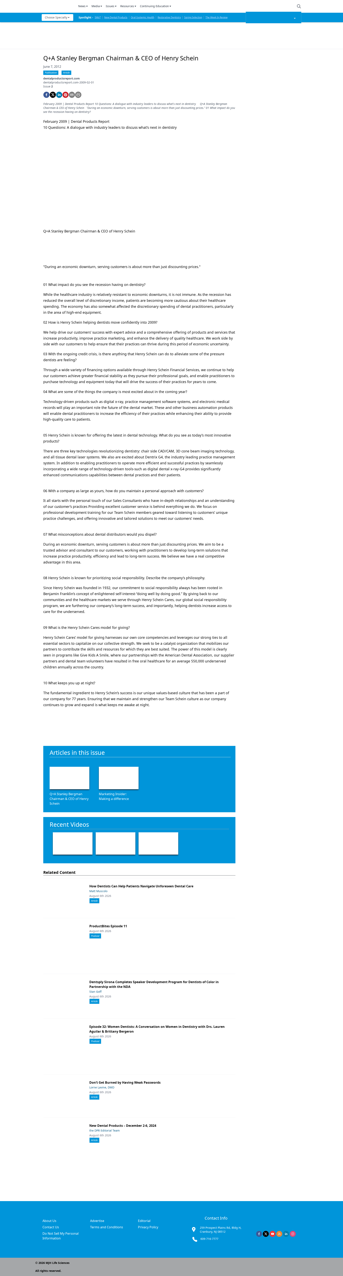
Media (96, 6)
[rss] (279, 1234)
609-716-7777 (209, 1239)
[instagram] (293, 1234)
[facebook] (46, 95)
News (82, 6)
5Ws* (98, 17)
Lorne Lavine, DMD (101, 1087)
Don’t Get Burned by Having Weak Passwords (125, 1082)
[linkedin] (59, 95)
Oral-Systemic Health (142, 17)
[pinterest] (65, 95)
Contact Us (50, 1227)
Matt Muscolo (98, 891)
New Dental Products (115, 17)
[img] (57, 6)
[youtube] (273, 1234)
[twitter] (53, 95)
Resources (127, 6)
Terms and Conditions (106, 1227)
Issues (110, 6)
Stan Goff (95, 991)
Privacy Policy (148, 1227)
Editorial (144, 1221)
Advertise (97, 1221)
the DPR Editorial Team (104, 1130)
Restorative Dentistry (169, 17)
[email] (72, 95)
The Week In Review (216, 17)
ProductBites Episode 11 (108, 926)
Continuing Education (154, 6)
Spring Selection (193, 17)
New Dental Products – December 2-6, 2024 (122, 1125)
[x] (266, 1234)
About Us (49, 1221)
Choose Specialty (56, 17)
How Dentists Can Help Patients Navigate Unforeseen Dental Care (141, 886)
